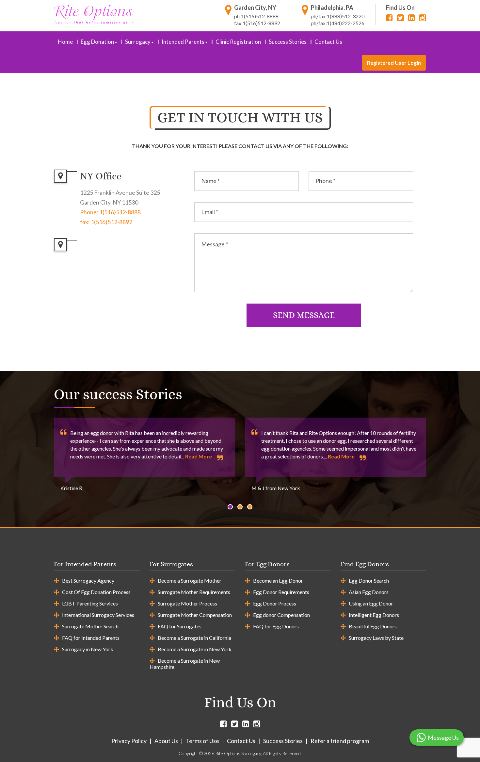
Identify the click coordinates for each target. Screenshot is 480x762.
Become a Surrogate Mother (189, 580)
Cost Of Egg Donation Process (96, 592)
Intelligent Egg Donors (374, 615)
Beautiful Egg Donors (373, 626)
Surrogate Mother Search (90, 626)
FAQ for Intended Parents (91, 638)
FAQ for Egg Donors (276, 626)
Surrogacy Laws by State (376, 638)
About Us (166, 741)
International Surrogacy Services (98, 615)
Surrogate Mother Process (187, 603)
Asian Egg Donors (369, 592)
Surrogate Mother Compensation (195, 615)
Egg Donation (97, 41)
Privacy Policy (129, 741)
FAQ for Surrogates (179, 626)
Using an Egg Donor (371, 603)
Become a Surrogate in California (194, 638)
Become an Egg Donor (278, 580)
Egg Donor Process (274, 603)
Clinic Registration (238, 41)
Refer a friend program (340, 741)
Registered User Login (394, 62)
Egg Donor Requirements (281, 592)
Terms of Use (202, 741)
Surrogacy (138, 41)
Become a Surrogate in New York (195, 649)
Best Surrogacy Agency (88, 580)
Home (65, 41)
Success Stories (288, 41)
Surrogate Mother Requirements (194, 592)
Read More (198, 456)
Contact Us (328, 41)
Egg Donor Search (369, 580)
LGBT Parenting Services (90, 603)
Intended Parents (183, 41)
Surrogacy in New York (87, 649)
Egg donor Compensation (281, 615)
